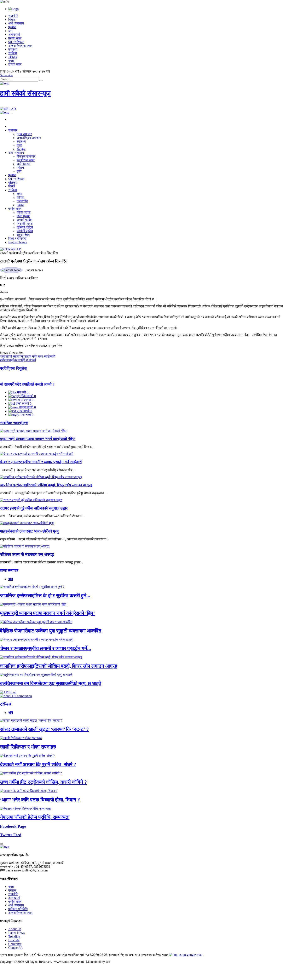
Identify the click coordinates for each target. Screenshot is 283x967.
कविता (20, 197)
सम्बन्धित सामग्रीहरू (14, 423)
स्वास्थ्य (12, 49)
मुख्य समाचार (24, 134)
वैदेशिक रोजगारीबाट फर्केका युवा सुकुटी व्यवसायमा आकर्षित (50, 630)
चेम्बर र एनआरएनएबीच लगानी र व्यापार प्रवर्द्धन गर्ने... (45, 648)
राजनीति (13, 16)
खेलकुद (12, 57)
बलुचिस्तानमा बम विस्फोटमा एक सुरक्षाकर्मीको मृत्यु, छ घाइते (50, 683)
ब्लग (10, 31)
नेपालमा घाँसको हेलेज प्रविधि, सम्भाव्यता (34, 817)
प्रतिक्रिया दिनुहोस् (13, 368)
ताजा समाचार (9, 570)
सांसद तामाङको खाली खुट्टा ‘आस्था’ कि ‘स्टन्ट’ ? (44, 729)
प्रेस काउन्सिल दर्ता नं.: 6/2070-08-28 (85, 954)
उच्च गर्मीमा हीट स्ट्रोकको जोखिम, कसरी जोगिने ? (43, 782)
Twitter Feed (10, 835)
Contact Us (15, 947)
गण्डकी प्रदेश (25, 223)
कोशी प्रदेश (23, 212)
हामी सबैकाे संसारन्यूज (25, 93)
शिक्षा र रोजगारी (17, 238)
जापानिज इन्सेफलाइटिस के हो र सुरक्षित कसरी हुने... (45, 595)
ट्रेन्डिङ (5, 704)
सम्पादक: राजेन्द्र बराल (154, 954)
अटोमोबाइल (23, 164)
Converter (14, 944)
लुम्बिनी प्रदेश (25, 227)
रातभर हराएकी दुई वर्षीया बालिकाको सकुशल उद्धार (34, 508)
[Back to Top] (1, 844)
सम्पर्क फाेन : (7, 866)
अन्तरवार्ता (14, 34)
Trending (14, 936)
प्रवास (12, 27)
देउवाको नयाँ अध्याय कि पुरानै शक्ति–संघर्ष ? (38, 764)
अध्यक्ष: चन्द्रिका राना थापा (124, 954)
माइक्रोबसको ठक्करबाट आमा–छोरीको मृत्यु (29, 531)
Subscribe (6, 75)
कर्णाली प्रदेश (25, 231)
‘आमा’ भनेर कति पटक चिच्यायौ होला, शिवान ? (40, 799)
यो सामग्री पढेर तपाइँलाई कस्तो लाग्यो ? (27, 384)
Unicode (13, 940)
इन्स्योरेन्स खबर (26, 160)
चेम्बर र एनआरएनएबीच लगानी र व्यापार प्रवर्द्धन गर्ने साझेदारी (41, 462)
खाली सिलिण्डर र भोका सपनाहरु (28, 747)
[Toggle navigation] (11, 113)
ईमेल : (3, 870)
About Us (14, 929)
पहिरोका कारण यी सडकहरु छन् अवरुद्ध (27, 554)
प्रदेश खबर (15, 38)
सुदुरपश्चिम (23, 235)
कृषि (19, 171)
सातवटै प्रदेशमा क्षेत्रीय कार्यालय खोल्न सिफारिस (29, 253)
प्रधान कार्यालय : (10, 863)
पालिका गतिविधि (18, 909)
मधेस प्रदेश (23, 216)
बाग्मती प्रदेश (24, 220)
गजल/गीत (22, 201)
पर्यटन (20, 167)
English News (17, 242)
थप (10, 579)
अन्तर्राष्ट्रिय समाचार (20, 45)
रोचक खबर (15, 64)
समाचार (12, 130)
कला (11, 60)
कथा (19, 193)
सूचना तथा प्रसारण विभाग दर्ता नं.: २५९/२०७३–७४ (30, 954)
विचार (11, 19)
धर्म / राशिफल (16, 42)
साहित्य (12, 53)
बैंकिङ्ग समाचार (26, 156)
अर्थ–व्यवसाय (16, 23)
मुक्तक (20, 205)
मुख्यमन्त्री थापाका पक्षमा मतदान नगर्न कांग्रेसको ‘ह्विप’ (37, 439)
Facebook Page (13, 826)
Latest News (16, 932)
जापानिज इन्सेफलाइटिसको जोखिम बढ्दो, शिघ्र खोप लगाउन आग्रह (46, 485)
